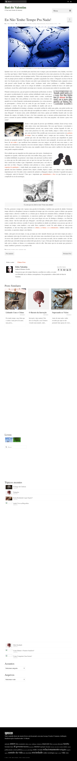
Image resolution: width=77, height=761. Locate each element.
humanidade (31, 747)
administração (8, 249)
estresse (16, 249)
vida (63, 752)
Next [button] (70, 310)
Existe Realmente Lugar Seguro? (23, 498)
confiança (34, 744)
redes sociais (38, 749)
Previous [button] (6, 310)
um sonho (14, 142)
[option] (15, 308)
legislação (42, 747)
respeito (68, 750)
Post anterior (9, 254)
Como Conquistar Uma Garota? (22, 656)
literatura (52, 747)
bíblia (16, 744)
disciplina (13, 249)
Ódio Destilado (17, 645)
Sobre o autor (10, 262)
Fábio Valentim (11, 23)
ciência (26, 744)
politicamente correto (11, 750)
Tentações (16, 492)
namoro (69, 747)
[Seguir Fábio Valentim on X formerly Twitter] (61, 269)
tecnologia (51, 753)
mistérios (65, 747)
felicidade (7, 747)
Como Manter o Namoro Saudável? (23, 650)
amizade (7, 744)
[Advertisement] (38, 464)
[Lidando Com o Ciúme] (15, 299)
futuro (12, 747)
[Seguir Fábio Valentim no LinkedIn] (67, 269)
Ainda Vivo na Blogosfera (21, 503)
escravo (36, 68)
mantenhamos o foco (49, 174)
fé (15, 746)
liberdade (48, 747)
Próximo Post (67, 254)
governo (19, 746)
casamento (22, 744)
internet (37, 746)
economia (55, 744)
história (26, 746)
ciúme (30, 744)
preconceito (25, 750)
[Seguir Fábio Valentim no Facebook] (58, 269)
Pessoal (47, 23)
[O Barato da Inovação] (38, 299)
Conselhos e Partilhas (27, 23)
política (19, 750)
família (66, 743)
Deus (51, 744)
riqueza (6, 753)
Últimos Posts (21, 262)
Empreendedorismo (41, 23)
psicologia (30, 750)
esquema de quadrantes (12, 167)
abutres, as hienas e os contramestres (46, 228)
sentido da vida (15, 752)
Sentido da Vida (53, 23)
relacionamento (51, 749)
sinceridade (28, 753)
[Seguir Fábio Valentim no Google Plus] (64, 269)
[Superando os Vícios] (61, 299)
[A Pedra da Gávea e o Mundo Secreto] (9, 439)
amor (12, 743)
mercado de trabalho (59, 747)
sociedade (37, 752)
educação (60, 744)
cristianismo (39, 744)
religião (63, 749)
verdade (59, 753)
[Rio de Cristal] (17, 439)
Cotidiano (34, 23)
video (67, 753)
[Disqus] (38, 358)
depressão (45, 744)
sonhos (45, 753)
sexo (24, 753)
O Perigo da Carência (19, 487)
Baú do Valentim (15, 7)
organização (21, 249)
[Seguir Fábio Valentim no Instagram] (70, 269)
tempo (25, 249)
